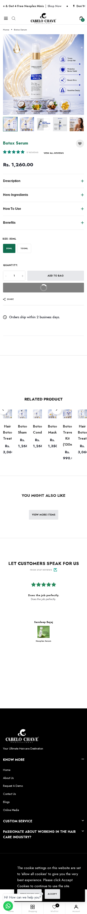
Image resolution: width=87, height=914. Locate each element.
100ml (24, 248)
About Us (8, 778)
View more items (43, 515)
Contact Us (9, 794)
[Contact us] (8, 906)
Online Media (11, 810)
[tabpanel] (43, 74)
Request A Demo (13, 786)
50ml (9, 248)
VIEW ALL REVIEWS (54, 153)
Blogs (6, 802)
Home (6, 29)
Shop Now (33, 6)
